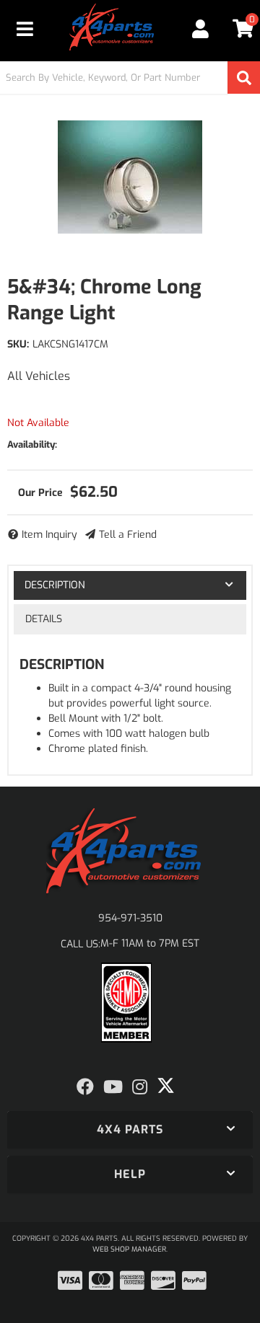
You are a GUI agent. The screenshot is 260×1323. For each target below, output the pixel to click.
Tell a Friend (128, 534)
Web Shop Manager (129, 1249)
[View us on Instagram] (139, 1087)
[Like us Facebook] (85, 1087)
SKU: (18, 344)
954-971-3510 (130, 918)
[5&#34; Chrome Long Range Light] (130, 177)
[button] (130, 77)
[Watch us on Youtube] (113, 1087)
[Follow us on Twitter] (166, 1086)
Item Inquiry (49, 534)
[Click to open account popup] (200, 29)
